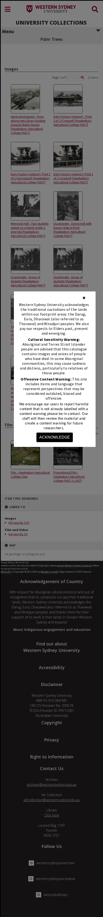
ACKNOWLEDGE (54, 437)
